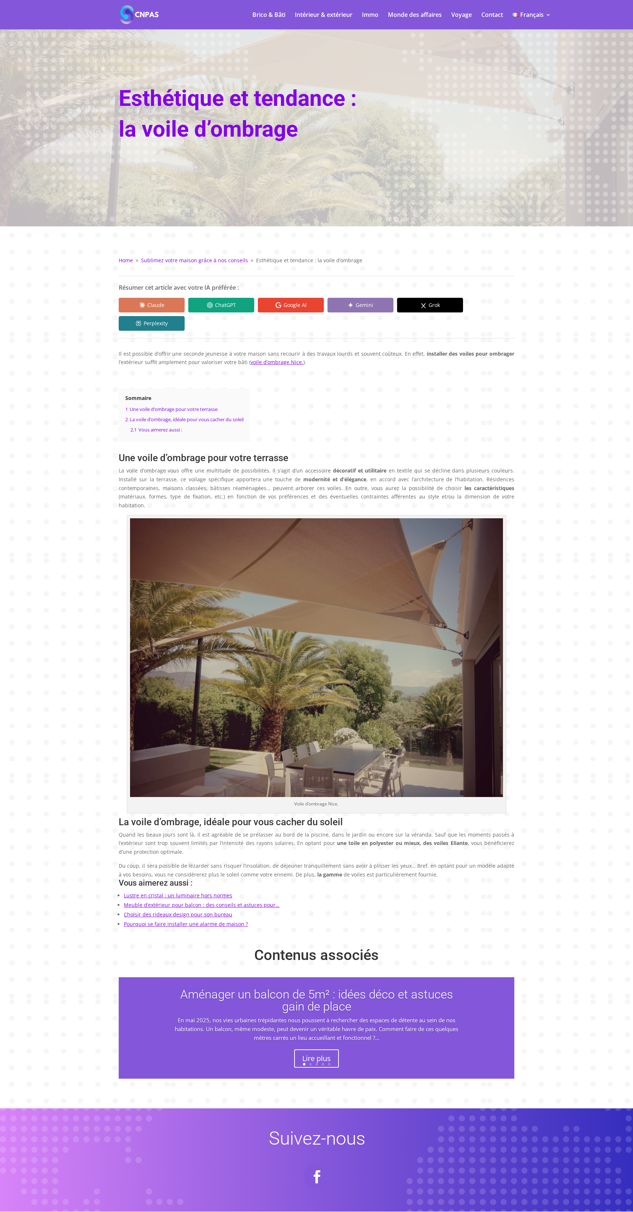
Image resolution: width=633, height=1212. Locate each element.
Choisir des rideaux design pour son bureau (178, 914)
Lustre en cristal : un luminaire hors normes (178, 895)
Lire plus (316, 1058)
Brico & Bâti (268, 15)
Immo (370, 15)
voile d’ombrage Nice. (277, 362)
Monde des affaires (415, 15)
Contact (492, 15)
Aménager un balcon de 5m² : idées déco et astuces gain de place (316, 1000)
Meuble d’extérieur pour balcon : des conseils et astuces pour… (202, 904)
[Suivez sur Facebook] (317, 1177)
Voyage (461, 15)
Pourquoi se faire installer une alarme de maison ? (186, 923)
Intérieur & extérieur (323, 15)
